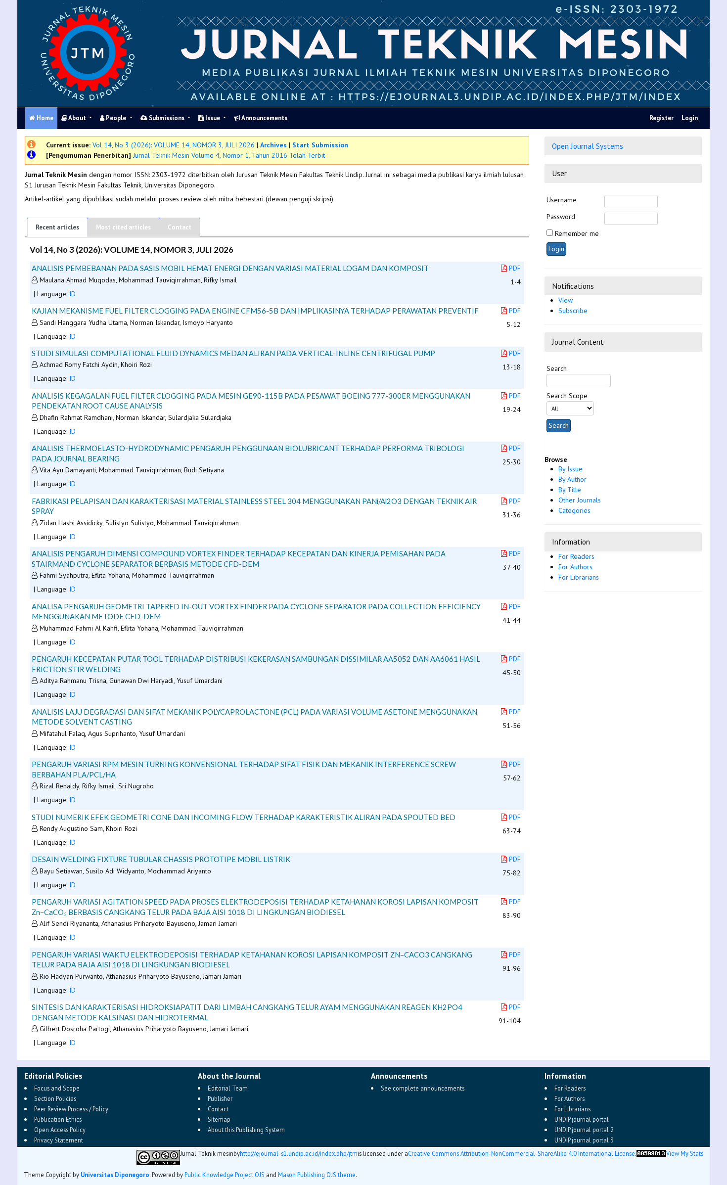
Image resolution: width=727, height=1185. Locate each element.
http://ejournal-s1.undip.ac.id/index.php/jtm (299, 1154)
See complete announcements (422, 1088)
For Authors (575, 566)
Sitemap (219, 1119)
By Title (569, 489)
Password (560, 216)
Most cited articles (123, 227)
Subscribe (573, 310)
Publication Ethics (58, 1119)
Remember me (577, 233)
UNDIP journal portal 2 (584, 1130)
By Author (572, 479)
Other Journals (579, 500)
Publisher (220, 1098)
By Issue (570, 468)
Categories (574, 510)
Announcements (263, 118)
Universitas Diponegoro (115, 1175)
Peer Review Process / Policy (71, 1109)
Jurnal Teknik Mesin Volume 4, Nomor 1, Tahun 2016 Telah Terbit (228, 155)
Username (561, 199)
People (116, 118)
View (565, 300)
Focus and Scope (57, 1088)
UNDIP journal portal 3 (584, 1140)
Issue (213, 118)
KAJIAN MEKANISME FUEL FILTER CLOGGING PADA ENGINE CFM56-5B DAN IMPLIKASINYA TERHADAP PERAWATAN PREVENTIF (255, 310)
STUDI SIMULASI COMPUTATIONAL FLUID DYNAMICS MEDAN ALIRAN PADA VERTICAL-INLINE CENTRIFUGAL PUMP (233, 353)
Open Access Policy (60, 1130)
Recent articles (57, 227)
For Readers (576, 556)
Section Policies (55, 1098)
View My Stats (684, 1154)
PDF (515, 268)
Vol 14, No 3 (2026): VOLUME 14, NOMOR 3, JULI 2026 (173, 144)
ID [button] (72, 293)
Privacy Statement (58, 1140)
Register (661, 118)
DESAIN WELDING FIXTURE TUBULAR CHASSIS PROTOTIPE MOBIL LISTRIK (161, 859)
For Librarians (578, 577)
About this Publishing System (246, 1130)
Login (690, 118)
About (77, 118)
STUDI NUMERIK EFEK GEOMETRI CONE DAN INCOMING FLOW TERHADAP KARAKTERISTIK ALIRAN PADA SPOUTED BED (243, 817)
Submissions (166, 118)
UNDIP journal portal (581, 1119)
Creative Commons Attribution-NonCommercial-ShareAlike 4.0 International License (521, 1154)
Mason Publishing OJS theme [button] (317, 1175)
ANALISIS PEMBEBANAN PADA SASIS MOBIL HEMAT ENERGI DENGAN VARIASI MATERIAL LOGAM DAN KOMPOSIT (230, 268)
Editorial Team (228, 1088)
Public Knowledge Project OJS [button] (224, 1175)
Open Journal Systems (587, 146)
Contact (179, 227)
